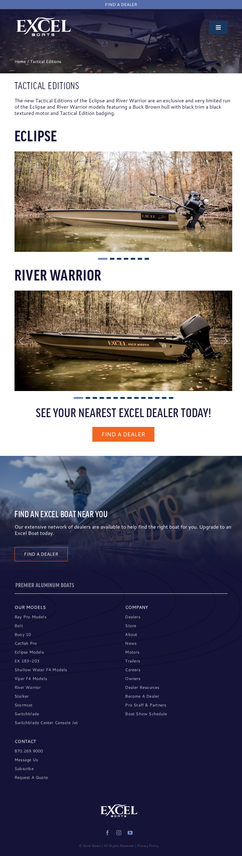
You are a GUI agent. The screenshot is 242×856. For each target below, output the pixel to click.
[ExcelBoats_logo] (43, 18)
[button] (21, 202)
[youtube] (130, 832)
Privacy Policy (147, 845)
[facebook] (107, 832)
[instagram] (118, 832)
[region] (123, 206)
